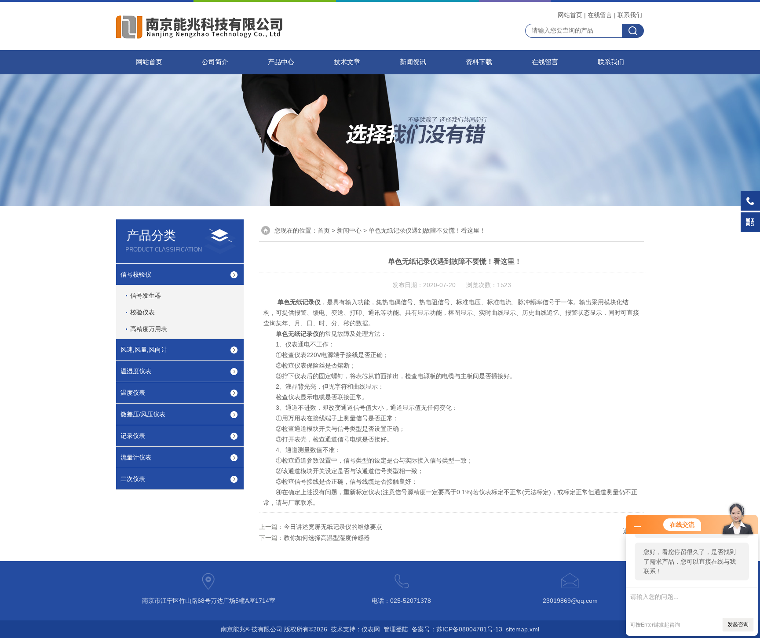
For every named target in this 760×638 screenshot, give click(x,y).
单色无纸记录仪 (299, 302)
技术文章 (347, 62)
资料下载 (479, 62)
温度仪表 (133, 392)
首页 (324, 230)
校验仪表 (142, 312)
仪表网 (371, 629)
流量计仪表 (136, 457)
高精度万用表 (148, 328)
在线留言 (600, 14)
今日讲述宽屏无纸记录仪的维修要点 (333, 526)
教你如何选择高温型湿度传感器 (327, 537)
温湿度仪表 (136, 371)
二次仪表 (133, 478)
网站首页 (570, 14)
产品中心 (281, 62)
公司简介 (215, 62)
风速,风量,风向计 (144, 349)
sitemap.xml (522, 629)
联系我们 (630, 14)
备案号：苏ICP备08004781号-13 (457, 629)
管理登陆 (396, 629)
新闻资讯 (413, 62)
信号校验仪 (136, 274)
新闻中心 (349, 230)
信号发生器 (145, 295)
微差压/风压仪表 (143, 414)
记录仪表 (133, 435)
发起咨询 (738, 624)
